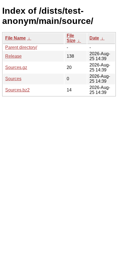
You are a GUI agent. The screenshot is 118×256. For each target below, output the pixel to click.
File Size (71, 38)
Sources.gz (16, 67)
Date (94, 38)
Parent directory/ (21, 47)
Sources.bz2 (17, 90)
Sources (13, 78)
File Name (15, 38)
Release (13, 56)
